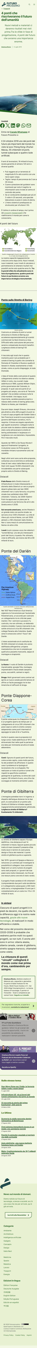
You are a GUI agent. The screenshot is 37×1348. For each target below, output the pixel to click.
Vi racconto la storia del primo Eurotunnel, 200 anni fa (14, 1104)
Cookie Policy (20, 1335)
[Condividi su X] (8, 127)
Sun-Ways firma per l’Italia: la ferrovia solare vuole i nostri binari (17, 1087)
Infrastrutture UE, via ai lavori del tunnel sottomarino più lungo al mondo (18, 1096)
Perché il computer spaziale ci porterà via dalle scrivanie (18, 1136)
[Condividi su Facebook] (2, 127)
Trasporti (6, 9)
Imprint (29, 1335)
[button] (29, 4)
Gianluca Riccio (6, 47)
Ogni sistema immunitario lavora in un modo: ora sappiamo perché (17, 1128)
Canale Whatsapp (18, 132)
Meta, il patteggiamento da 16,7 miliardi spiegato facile (18, 1152)
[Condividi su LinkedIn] (13, 127)
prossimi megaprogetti (13, 213)
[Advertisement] (18, 73)
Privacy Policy (8, 1335)
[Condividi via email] (28, 127)
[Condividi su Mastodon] (18, 127)
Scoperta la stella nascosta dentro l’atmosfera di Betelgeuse (16, 1120)
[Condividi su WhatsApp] (23, 127)
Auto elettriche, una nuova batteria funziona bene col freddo (16, 1144)
